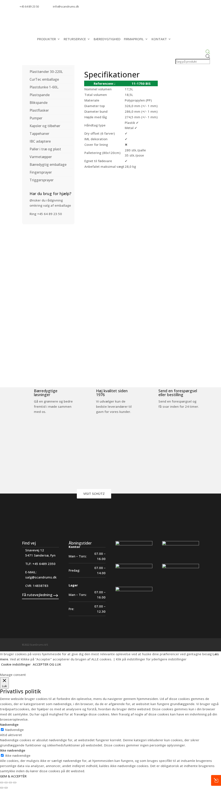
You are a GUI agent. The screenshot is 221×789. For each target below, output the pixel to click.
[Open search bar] (192, 52)
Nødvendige (14, 729)
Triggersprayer (42, 180)
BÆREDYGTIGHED (107, 39)
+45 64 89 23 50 (29, 6)
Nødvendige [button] (9, 724)
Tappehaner (39, 133)
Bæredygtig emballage (48, 164)
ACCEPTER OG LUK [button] (47, 664)
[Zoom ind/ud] (1, 782)
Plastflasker (39, 110)
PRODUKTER (46, 39)
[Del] (10, 782)
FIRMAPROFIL (134, 39)
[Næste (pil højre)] (6, 787)
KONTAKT (159, 39)
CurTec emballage (44, 79)
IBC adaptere (40, 141)
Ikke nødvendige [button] (12, 750)
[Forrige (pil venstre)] (1, 787)
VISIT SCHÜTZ (94, 493)
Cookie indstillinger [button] (16, 664)
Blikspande (38, 102)
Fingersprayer (41, 172)
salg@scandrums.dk (41, 577)
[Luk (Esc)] (14, 782)
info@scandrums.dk (66, 6)
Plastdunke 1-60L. (44, 87)
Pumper (36, 118)
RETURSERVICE (75, 39)
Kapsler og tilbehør (45, 125)
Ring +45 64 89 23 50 (46, 214)
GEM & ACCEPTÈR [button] (13, 776)
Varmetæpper (41, 156)
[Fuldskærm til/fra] (6, 782)
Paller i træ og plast (45, 149)
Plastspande (40, 94)
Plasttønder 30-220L (46, 71)
